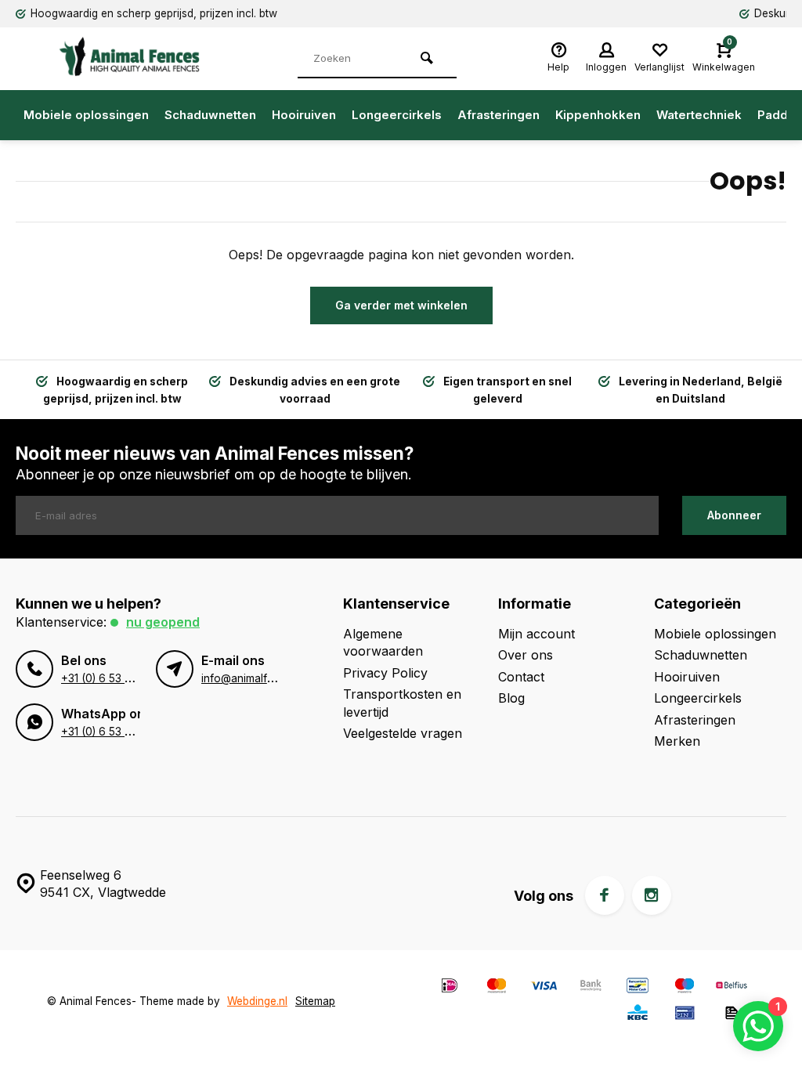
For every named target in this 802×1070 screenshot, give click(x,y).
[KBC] (637, 1014)
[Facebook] (604, 895)
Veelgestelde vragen (402, 733)
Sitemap (315, 1001)
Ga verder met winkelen (401, 305)
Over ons (525, 655)
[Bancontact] (637, 987)
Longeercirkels (397, 114)
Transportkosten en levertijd (402, 702)
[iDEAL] (449, 987)
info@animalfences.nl (255, 678)
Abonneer (734, 515)
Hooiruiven (304, 114)
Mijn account (536, 634)
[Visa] (543, 987)
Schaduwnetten (210, 114)
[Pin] (684, 1014)
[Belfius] (731, 987)
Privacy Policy (385, 673)
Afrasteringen (498, 114)
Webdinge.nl (257, 1001)
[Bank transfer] (590, 987)
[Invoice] (731, 1014)
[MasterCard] (496, 987)
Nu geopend (163, 622)
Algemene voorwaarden (383, 642)
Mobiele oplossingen (86, 114)
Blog (511, 698)
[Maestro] (684, 987)
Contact (521, 677)
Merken (677, 741)
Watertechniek (699, 114)
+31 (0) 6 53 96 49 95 (116, 678)
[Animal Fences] (141, 56)
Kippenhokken (598, 114)
